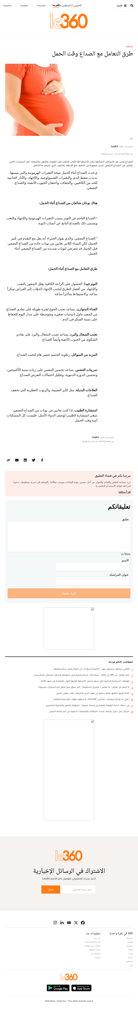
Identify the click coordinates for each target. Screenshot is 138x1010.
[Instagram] (55, 922)
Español (7, 5)
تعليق (125, 519)
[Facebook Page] (83, 922)
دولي (131, 965)
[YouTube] (69, 922)
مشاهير (130, 961)
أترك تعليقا (69, 593)
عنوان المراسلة (119, 574)
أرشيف (97, 957)
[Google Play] (58, 987)
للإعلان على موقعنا (92, 946)
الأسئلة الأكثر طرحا (92, 942)
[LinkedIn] (62, 922)
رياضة (130, 957)
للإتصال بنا (95, 953)
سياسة (130, 938)
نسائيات (129, 46)
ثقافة (130, 949)
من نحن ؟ (96, 938)
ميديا (131, 953)
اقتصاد (130, 942)
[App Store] (81, 987)
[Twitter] (76, 922)
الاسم (125, 560)
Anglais (24, 5)
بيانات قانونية (94, 949)
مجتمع (130, 946)
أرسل (51, 889)
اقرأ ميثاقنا (125, 492)
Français (41, 5)
